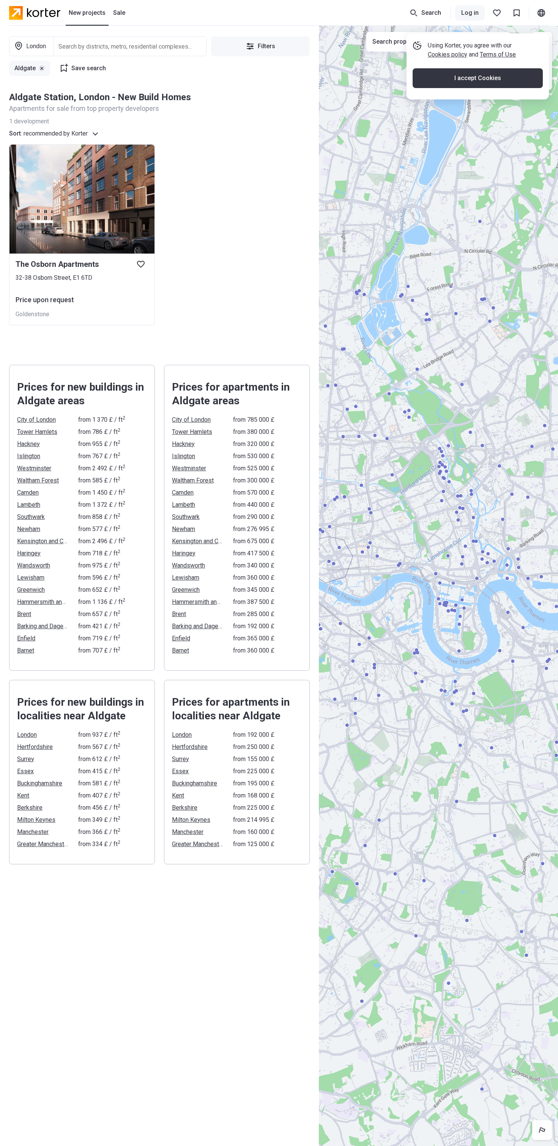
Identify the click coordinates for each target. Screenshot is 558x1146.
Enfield (26, 638)
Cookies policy (447, 54)
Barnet (25, 650)
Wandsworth (33, 565)
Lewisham (30, 577)
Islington (28, 456)
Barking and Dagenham (43, 626)
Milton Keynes (36, 819)
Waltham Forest (38, 480)
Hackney (28, 444)
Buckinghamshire (39, 783)
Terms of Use (498, 54)
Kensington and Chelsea (43, 541)
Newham (28, 529)
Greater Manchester (43, 844)
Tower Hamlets (37, 431)
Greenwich (31, 589)
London (27, 734)
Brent (24, 614)
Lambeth (28, 504)
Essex (25, 771)
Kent (23, 795)
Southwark (31, 516)
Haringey (29, 553)
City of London (36, 419)
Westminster (34, 468)
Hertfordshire (35, 746)
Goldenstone (32, 314)
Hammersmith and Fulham (43, 601)
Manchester (33, 831)
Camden (28, 492)
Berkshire (30, 807)
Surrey (25, 759)
